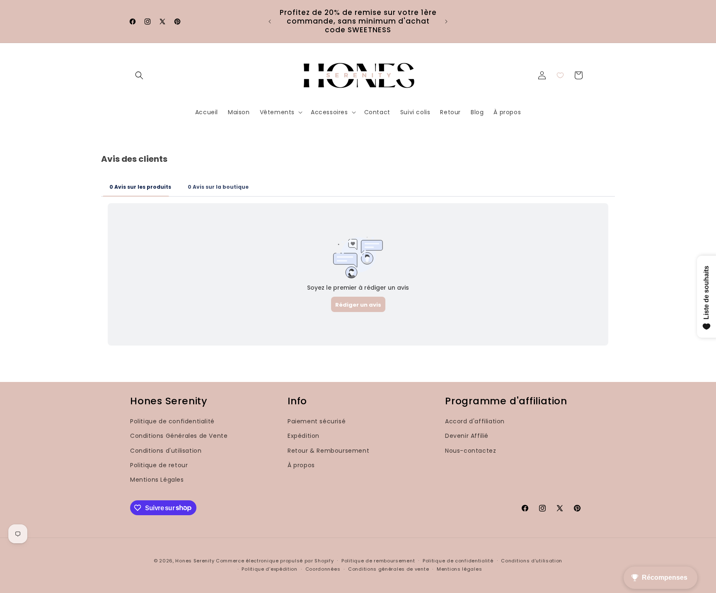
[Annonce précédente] (270, 21)
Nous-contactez (470, 450)
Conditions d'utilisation (165, 450)
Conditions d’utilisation (531, 560)
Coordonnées (323, 569)
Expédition (303, 436)
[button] (139, 75)
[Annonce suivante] (446, 21)
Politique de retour (159, 465)
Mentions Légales (157, 479)
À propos (301, 465)
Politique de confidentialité (172, 421)
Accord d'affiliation (475, 421)
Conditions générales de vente (388, 569)
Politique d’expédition (269, 569)
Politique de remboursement (378, 560)
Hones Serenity (194, 560)
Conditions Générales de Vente (178, 436)
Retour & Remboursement (328, 450)
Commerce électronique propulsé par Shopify (275, 560)
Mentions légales (459, 569)
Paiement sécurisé (317, 421)
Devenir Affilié (467, 436)
